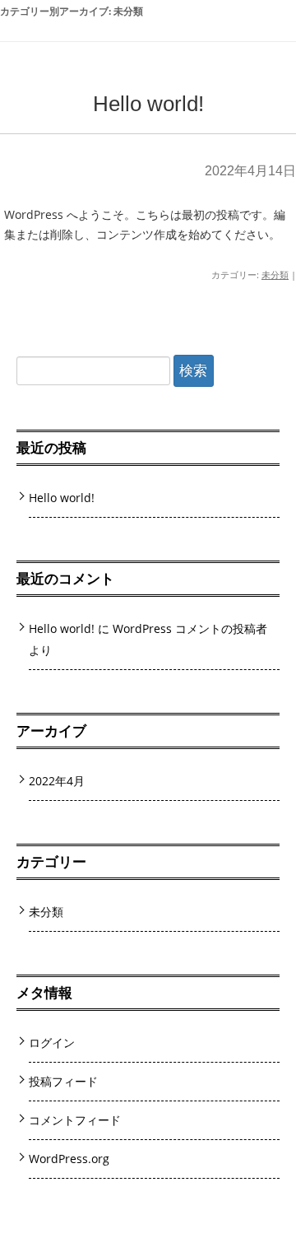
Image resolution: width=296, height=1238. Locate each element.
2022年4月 (57, 781)
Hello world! (148, 103)
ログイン (52, 1042)
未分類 (275, 274)
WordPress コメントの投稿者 (190, 628)
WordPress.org (69, 1158)
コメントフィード (75, 1120)
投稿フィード (63, 1081)
